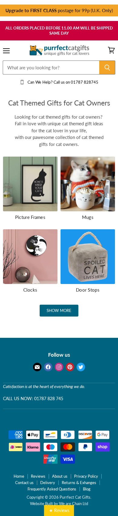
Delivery (47, 482)
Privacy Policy (86, 476)
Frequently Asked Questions (52, 489)
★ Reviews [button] (59, 510)
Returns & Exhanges (79, 482)
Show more (59, 310)
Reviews (38, 476)
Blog (86, 489)
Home (19, 476)
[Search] (107, 67)
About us (59, 476)
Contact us (24, 482)
